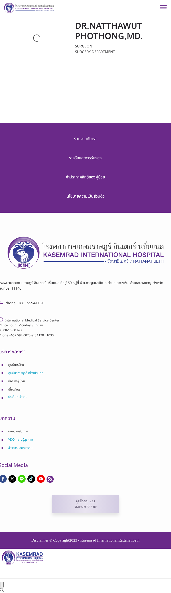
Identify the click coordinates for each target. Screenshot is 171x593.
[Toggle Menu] (163, 9)
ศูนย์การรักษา (16, 364)
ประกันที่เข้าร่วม (18, 397)
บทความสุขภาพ (18, 431)
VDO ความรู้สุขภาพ (20, 439)
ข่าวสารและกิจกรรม (20, 448)
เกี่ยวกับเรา (15, 389)
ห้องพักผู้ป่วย (16, 381)
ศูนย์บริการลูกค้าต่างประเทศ (25, 373)
